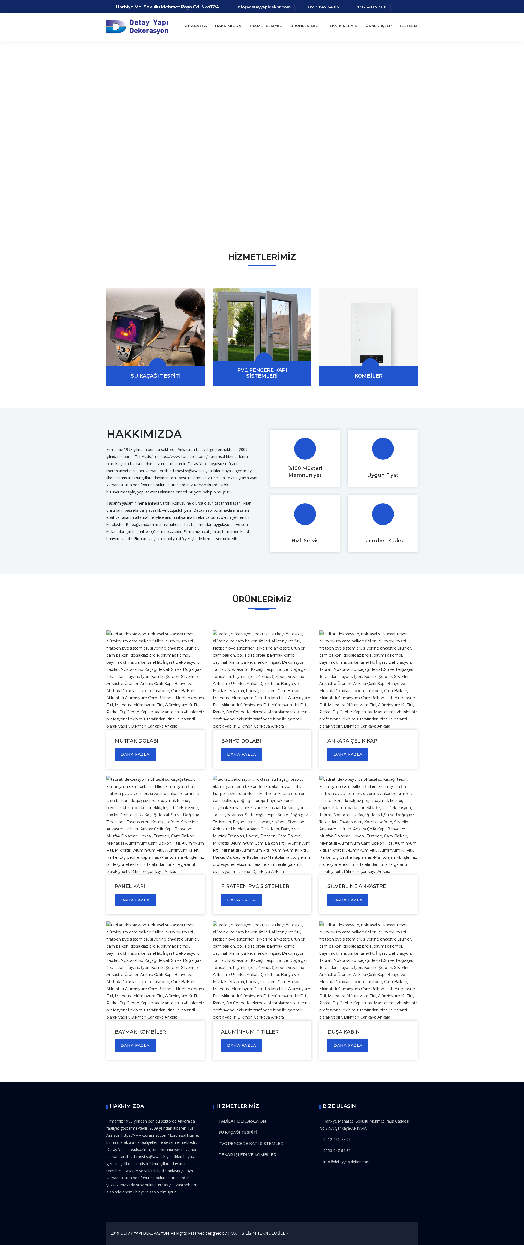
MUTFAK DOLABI (137, 741)
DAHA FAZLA (135, 754)
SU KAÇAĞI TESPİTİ (156, 376)
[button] (8, 136)
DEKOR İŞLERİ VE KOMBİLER (247, 1154)
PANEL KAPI (130, 886)
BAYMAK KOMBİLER (140, 1032)
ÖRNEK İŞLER (378, 25)
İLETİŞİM (409, 25)
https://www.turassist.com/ (182, 456)
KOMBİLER (368, 376)
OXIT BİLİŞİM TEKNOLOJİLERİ (260, 1233)
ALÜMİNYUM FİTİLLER (250, 1032)
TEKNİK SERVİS (342, 25)
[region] (262, 136)
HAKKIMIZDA (228, 25)
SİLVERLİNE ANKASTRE (356, 886)
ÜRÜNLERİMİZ (304, 25)
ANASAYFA (196, 25)
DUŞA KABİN (343, 1032)
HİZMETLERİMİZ (266, 25)
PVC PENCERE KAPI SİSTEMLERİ (262, 373)
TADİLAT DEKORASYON (242, 1121)
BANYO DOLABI (241, 741)
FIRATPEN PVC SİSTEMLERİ (256, 886)
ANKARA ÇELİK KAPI (353, 741)
